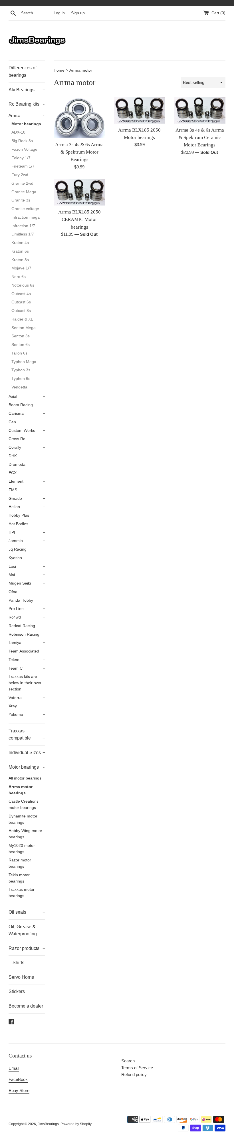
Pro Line (27, 609)
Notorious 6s (22, 285)
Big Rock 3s (22, 141)
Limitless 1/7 (22, 234)
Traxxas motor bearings (22, 892)
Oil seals (27, 912)
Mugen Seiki (27, 583)
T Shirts (16, 962)
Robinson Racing (24, 634)
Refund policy (134, 1074)
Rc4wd (27, 617)
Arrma (27, 115)
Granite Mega (23, 192)
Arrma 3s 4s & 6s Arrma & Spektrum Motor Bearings (79, 152)
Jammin (27, 541)
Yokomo (27, 714)
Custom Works (27, 430)
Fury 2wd (19, 175)
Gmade (27, 498)
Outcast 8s (21, 311)
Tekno (27, 660)
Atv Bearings (27, 89)
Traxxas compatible (27, 734)
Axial (27, 396)
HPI (27, 532)
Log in (59, 13)
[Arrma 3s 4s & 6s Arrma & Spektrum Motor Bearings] (79, 117)
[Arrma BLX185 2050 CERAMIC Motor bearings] (79, 192)
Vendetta (19, 387)
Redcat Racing (27, 626)
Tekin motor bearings (19, 878)
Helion (27, 507)
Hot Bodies (27, 524)
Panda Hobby (21, 600)
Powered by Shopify (76, 1124)
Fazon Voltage (24, 149)
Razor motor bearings (20, 863)
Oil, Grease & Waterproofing (23, 930)
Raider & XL (22, 319)
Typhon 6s (20, 378)
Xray (27, 706)
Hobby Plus (19, 515)
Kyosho (27, 558)
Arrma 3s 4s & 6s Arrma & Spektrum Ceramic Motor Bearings (199, 137)
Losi (27, 566)
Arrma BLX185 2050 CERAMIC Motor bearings (79, 219)
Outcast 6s (21, 302)
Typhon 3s (20, 370)
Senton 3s (20, 336)
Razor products (27, 948)
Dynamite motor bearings (23, 819)
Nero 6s (18, 277)
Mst (27, 575)
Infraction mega (25, 217)
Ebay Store (19, 1090)
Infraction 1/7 (23, 226)
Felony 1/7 (21, 158)
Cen (27, 422)
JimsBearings (48, 1124)
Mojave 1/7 (21, 268)
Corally (27, 447)
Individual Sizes (27, 752)
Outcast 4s (21, 294)
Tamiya (27, 643)
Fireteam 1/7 (23, 166)
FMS (27, 490)
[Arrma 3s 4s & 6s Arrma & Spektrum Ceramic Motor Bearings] (199, 110)
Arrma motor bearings (21, 790)
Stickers (17, 991)
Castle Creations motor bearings (24, 804)
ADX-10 (18, 132)
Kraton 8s (20, 260)
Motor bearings (26, 124)
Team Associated (27, 651)
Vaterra (27, 698)
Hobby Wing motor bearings (25, 834)
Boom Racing (27, 405)
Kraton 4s (20, 243)
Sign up (78, 13)
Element (27, 481)
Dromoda (17, 464)
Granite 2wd (22, 183)
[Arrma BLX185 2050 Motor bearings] (140, 110)
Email (14, 1068)
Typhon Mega (23, 362)
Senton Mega (23, 328)
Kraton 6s (20, 251)
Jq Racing (18, 549)
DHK (27, 456)
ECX (27, 473)
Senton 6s (20, 345)
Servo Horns (21, 977)
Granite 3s (20, 200)
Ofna (27, 592)
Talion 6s (19, 353)
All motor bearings (25, 778)
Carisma (27, 413)
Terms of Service (137, 1067)
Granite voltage (25, 209)
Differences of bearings (23, 71)
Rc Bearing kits (27, 104)
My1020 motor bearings (22, 848)
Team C (27, 668)
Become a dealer (26, 1006)
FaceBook (18, 1079)
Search (128, 1060)
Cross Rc (27, 439)
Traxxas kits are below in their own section (25, 682)
